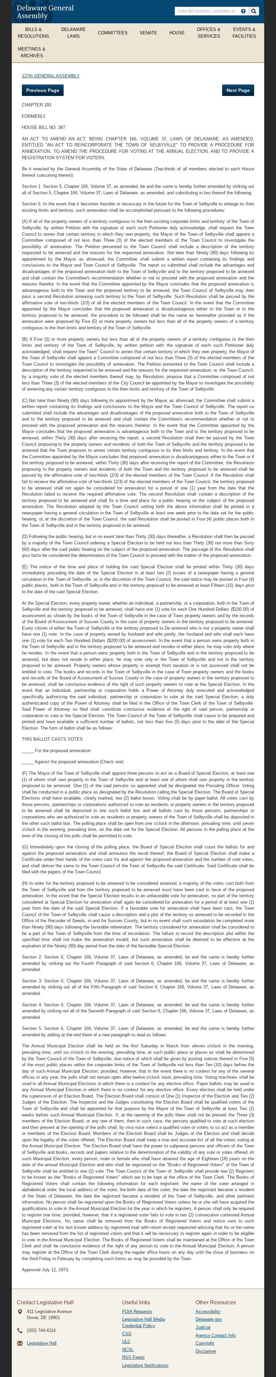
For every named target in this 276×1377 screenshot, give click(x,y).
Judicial (203, 1327)
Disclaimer (206, 1351)
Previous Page (42, 90)
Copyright (205, 1343)
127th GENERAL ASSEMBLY (51, 75)
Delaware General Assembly (45, 11)
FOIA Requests (137, 1311)
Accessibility (208, 1311)
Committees (113, 32)
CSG (127, 1333)
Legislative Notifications (145, 1365)
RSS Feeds (133, 1357)
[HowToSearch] (243, 11)
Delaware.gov (209, 1319)
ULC (126, 1341)
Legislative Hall (42, 1343)
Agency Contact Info (216, 1335)
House (177, 32)
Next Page (238, 90)
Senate (148, 32)
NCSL (128, 1349)
